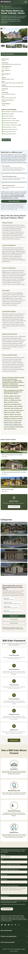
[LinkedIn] (2, 924)
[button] (3, 46)
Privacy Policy (18, 949)
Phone (4, 879)
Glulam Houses (8, 422)
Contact (23, 949)
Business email (4, 874)
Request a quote (6, 139)
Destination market (5, 896)
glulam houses (12, 209)
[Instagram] (12, 924)
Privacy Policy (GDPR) (20, 904)
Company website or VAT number (10, 869)
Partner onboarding (19, 628)
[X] (19, 924)
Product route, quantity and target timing (9, 885)
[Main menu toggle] (25, 2)
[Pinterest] (15, 924)
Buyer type (3, 854)
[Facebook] (8, 924)
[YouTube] (5, 924)
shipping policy (17, 424)
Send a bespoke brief (14, 201)
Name (2, 859)
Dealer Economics (14, 623)
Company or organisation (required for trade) (10, 864)
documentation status (12, 427)
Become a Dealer (14, 619)
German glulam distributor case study (12, 627)
